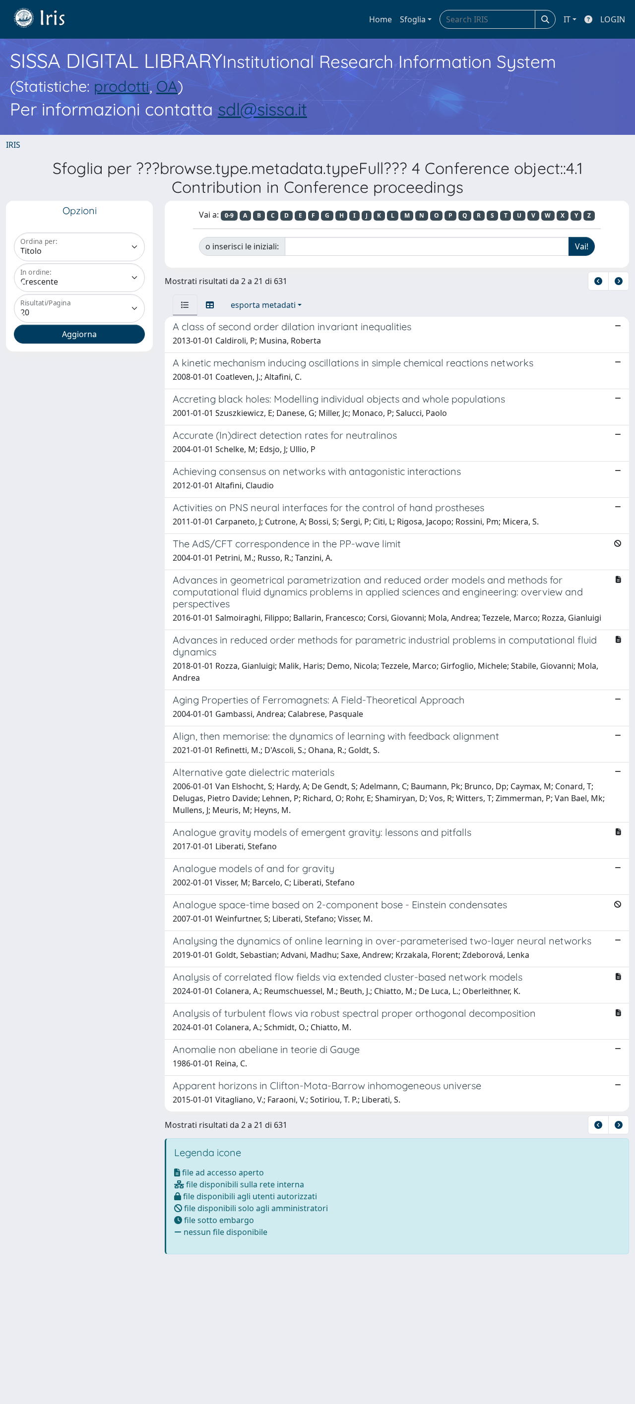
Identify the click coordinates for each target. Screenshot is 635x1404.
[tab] (185, 304)
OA (167, 86)
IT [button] (567, 19)
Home (380, 19)
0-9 (229, 215)
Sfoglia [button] (413, 19)
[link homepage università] (46, 19)
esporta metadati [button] (263, 304)
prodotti (121, 86)
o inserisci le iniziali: (242, 246)
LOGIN (612, 19)
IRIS (13, 144)
